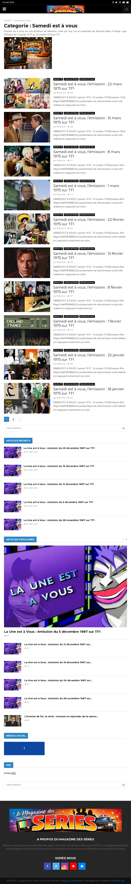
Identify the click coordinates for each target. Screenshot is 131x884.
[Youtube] (73, 866)
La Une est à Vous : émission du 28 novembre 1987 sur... (58, 698)
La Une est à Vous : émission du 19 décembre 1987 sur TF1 (59, 466)
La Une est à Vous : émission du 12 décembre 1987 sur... (58, 644)
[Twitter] (56, 866)
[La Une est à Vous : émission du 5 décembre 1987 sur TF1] (12, 506)
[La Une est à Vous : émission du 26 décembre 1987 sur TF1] (12, 452)
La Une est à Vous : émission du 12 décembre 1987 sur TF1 (59, 484)
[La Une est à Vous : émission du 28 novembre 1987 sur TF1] (12, 524)
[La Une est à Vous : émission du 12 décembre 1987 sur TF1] (12, 488)
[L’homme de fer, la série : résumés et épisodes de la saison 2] (12, 720)
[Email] (81, 866)
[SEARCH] (123, 428)
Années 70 (58, 79)
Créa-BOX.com (117, 881)
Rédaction (61, 93)
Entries (10, 773)
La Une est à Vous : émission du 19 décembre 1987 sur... (58, 662)
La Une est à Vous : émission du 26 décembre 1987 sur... (58, 680)
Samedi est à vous (87, 79)
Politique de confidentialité (72, 881)
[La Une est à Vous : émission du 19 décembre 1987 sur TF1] (12, 470)
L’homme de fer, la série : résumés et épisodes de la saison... (61, 716)
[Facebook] (47, 866)
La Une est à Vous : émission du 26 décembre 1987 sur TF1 (59, 448)
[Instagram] (64, 866)
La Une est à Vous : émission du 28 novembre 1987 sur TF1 (59, 520)
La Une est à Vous (71, 79)
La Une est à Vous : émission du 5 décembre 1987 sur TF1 (58, 502)
